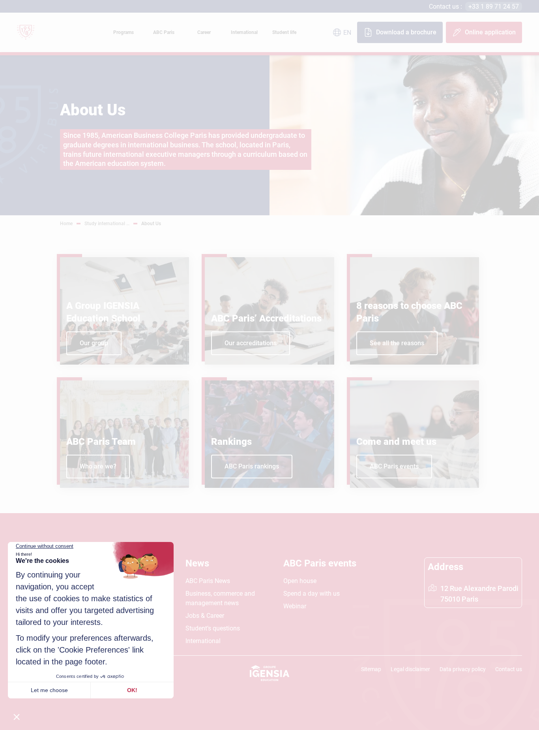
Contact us (508, 669)
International (203, 641)
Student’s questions (212, 628)
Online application (490, 32)
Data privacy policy (463, 669)
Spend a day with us (311, 593)
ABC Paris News (207, 581)
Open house (299, 581)
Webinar (294, 606)
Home (66, 223)
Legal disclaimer (410, 669)
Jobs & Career (204, 615)
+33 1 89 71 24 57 (493, 6)
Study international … (106, 223)
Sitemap (371, 669)
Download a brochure (406, 32)
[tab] (123, 32)
